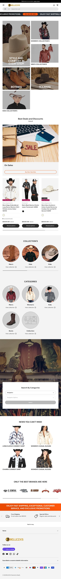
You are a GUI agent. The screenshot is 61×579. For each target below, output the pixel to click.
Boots (11, 331)
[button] (57, 5)
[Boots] (11, 320)
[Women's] (30, 294)
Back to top (30, 524)
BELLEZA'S (8, 575)
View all (30, 121)
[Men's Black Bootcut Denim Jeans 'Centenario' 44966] (30, 189)
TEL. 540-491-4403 (20, 14)
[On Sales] (30, 143)
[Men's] (11, 253)
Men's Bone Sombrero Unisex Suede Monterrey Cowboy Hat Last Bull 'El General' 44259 (49, 208)
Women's (30, 305)
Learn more (37, 1)
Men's (11, 264)
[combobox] (30, 9)
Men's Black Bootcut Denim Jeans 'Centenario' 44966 (30, 206)
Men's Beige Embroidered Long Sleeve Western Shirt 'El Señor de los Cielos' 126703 (11, 208)
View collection (29, 333)
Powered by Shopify (15, 575)
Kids (30, 264)
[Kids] (30, 253)
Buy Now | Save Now (30, 172)
